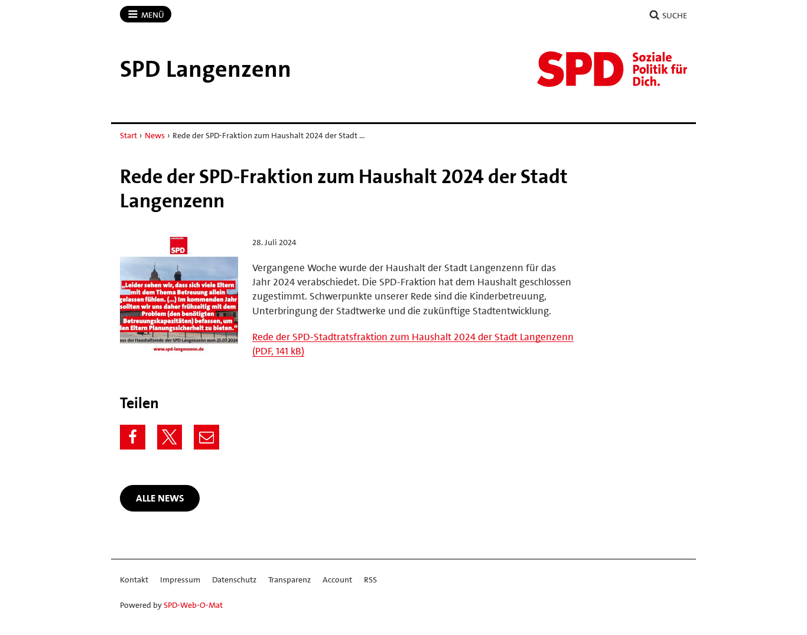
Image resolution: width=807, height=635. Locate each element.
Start (128, 135)
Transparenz (289, 579)
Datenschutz (234, 579)
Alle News (160, 497)
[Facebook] (132, 437)
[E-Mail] (206, 437)
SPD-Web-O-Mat (193, 605)
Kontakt (134, 579)
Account (337, 579)
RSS (370, 579)
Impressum (180, 579)
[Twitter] (170, 437)
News (155, 135)
